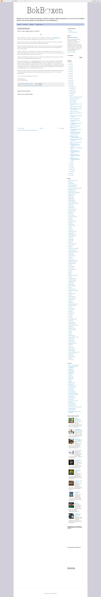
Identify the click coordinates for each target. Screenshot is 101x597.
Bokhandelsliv (71, 191)
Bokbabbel (71, 369)
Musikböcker (71, 278)
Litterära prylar (71, 261)
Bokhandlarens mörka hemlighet (78, 440)
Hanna (70, 237)
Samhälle (70, 313)
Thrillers (70, 338)
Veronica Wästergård (73, 352)
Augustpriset (71, 186)
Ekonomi (70, 213)
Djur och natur (71, 209)
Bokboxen (19, 24)
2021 (70, 71)
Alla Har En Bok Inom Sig (74, 365)
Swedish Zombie (72, 405)
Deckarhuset (71, 388)
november (72, 88)
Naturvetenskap (72, 280)
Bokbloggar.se (71, 372)
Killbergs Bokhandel (73, 37)
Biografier (71, 189)
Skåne (70, 326)
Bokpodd (70, 195)
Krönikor (70, 258)
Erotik (70, 218)
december (72, 86)
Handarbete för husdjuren (75, 125)
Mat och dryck (71, 269)
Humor (70, 240)
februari (71, 169)
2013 (70, 85)
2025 (70, 64)
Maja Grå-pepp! (73, 102)
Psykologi (71, 299)
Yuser (70, 358)
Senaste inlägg (21, 128)
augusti (71, 93)
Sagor (70, 311)
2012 (70, 173)
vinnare (70, 355)
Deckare (70, 207)
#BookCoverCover (72, 180)
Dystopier (70, 212)
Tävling (70, 347)
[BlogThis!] (37, 84)
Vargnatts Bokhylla (72, 408)
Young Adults (71, 356)
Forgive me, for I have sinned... (76, 142)
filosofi (70, 228)
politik (70, 295)
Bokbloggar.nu (71, 370)
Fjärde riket (55, 37)
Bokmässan (71, 194)
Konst (70, 257)
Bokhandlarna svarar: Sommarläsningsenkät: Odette (75, 159)
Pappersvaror (71, 289)
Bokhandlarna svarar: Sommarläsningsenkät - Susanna (75, 151)
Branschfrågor (71, 201)
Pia (69, 292)
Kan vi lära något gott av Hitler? (76, 97)
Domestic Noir (71, 210)
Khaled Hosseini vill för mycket (76, 106)
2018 (70, 76)
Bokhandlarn (71, 378)
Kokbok (70, 254)
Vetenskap (71, 353)
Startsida (41, 128)
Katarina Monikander (73, 251)
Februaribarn (71, 396)
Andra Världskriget (72, 185)
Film (69, 227)
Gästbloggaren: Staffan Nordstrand (78, 430)
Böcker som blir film (72, 203)
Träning (70, 344)
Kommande (33, 85)
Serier (70, 320)
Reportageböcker (72, 304)
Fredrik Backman (72, 397)
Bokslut (70, 381)
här (37, 76)
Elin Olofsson (71, 390)
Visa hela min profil (71, 52)
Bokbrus (70, 375)
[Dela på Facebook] (40, 84)
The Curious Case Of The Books (75, 406)
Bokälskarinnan (72, 382)
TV (69, 346)
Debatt (70, 204)
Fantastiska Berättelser (73, 394)
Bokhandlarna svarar (73, 192)
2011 (70, 175)
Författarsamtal (72, 231)
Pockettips (71, 293)
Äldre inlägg (61, 128)
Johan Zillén (25, 24)
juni (71, 162)
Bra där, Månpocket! (77, 503)
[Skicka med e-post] (36, 84)
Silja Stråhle (71, 323)
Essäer (70, 219)
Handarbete (71, 236)
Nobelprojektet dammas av (78, 471)
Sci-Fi (70, 317)
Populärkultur (71, 296)
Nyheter (70, 284)
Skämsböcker (71, 328)
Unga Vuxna (71, 349)
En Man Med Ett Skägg (73, 393)
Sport (70, 332)
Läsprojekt (71, 267)
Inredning (70, 245)
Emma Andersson (72, 216)
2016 (70, 80)
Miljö (70, 273)
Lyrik (70, 264)
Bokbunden (71, 376)
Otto (69, 287)
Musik (70, 276)
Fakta (70, 222)
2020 (70, 73)
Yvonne (70, 359)
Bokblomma (71, 373)
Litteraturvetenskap (72, 260)
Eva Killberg (71, 221)
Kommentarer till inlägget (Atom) (30, 130)
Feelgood (70, 224)
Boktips (70, 198)
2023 (70, 68)
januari (71, 171)
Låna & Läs (71, 266)
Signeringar (71, 322)
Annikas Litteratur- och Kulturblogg (73, 367)
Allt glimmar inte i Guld (74, 98)
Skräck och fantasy (72, 325)
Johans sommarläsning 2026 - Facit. (78, 419)
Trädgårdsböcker (72, 343)
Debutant (70, 206)
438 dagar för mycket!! (77, 493)
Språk (70, 334)
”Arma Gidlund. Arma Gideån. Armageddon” (75, 130)
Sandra (70, 314)
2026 (70, 62)
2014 (70, 83)
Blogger (55, 593)
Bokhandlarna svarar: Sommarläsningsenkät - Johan (75, 155)
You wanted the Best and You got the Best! (75, 124)
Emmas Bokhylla (72, 391)
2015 (70, 82)
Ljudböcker (71, 263)
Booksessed (71, 384)
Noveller (70, 282)
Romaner (70, 308)
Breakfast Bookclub (72, 385)
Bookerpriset (71, 200)
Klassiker (70, 252)
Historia (70, 239)
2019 (70, 75)
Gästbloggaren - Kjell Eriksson (78, 514)
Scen (70, 316)
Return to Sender (78, 450)
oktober (71, 90)
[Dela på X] (38, 84)
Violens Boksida (72, 409)
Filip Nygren (71, 225)
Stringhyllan (71, 402)
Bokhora (70, 379)
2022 (70, 69)
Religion (70, 302)
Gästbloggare (31, 24)
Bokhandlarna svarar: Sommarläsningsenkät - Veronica (75, 145)
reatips (70, 301)
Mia (69, 272)
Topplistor (71, 340)
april (71, 166)
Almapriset (71, 183)
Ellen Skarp (71, 215)
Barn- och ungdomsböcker (26, 85)
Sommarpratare (72, 329)
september (72, 92)
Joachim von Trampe (73, 248)
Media (70, 270)
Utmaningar (71, 350)
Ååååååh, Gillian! (73, 127)
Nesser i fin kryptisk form (74, 118)
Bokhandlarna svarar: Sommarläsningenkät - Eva (76, 137)
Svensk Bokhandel (72, 403)
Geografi (70, 233)
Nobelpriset (71, 281)
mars (71, 167)
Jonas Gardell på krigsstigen (78, 461)
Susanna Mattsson (39, 85)
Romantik (70, 310)
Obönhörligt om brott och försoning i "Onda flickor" (75, 133)
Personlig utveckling (73, 290)
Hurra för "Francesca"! (74, 111)
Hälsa (70, 242)
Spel (69, 331)
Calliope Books (72, 387)
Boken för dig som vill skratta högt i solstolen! (75, 109)
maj (71, 164)
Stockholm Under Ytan (73, 400)
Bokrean (70, 197)
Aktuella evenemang (39, 24)
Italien (70, 246)
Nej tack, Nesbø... (73, 100)
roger (70, 307)
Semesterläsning (72, 319)
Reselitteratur (71, 305)
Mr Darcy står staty (73, 134)
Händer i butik (71, 243)
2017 (70, 78)
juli (70, 95)
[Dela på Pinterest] (41, 84)
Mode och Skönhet (72, 275)
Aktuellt (70, 182)
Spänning (71, 335)
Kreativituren (71, 399)
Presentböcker (71, 298)
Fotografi (70, 230)
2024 (70, 66)
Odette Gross (71, 285)
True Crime (71, 341)
